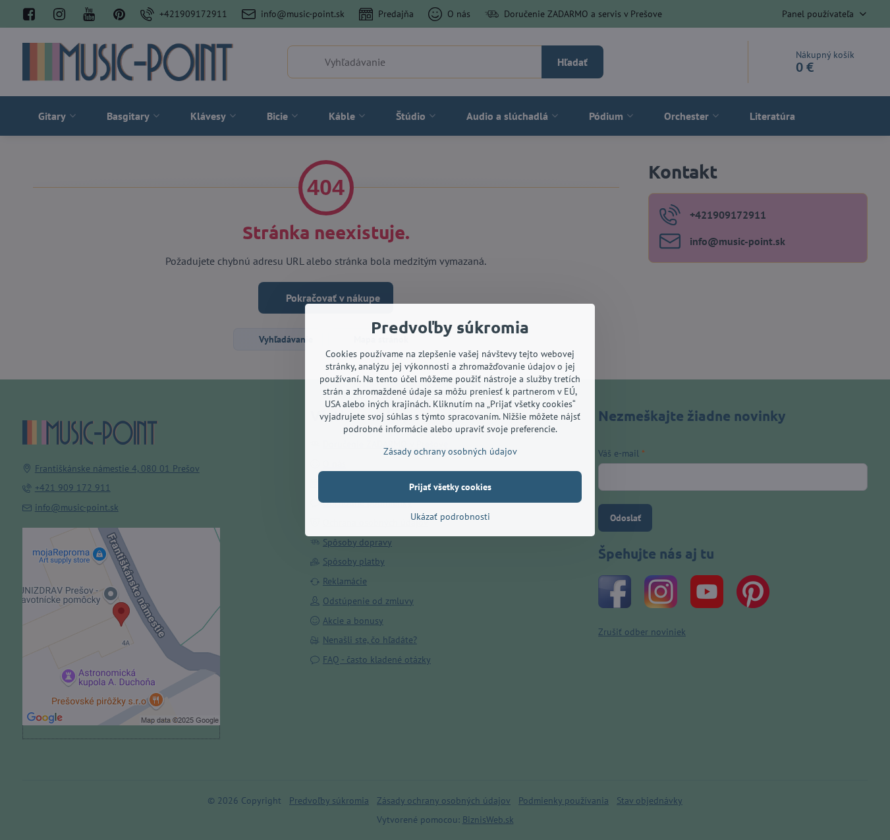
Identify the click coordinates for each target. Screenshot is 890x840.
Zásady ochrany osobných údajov (450, 451)
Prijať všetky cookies (450, 487)
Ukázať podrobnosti (450, 516)
